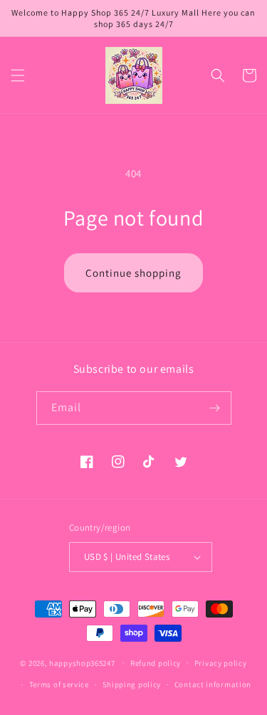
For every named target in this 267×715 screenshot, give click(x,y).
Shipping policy (132, 684)
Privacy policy (220, 663)
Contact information (212, 684)
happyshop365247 (82, 662)
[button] (17, 75)
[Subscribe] (215, 408)
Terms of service (59, 684)
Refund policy (155, 663)
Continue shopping (133, 273)
